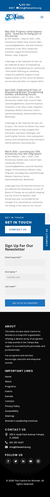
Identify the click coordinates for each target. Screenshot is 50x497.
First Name (11, 272)
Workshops (10, 116)
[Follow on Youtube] (31, 461)
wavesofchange (36, 173)
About (8, 381)
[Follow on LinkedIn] (23, 461)
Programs (23, 55)
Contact (9, 401)
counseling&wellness (15, 45)
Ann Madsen (14, 38)
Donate (9, 396)
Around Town (35, 42)
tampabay (9, 110)
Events (8, 391)
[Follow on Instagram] (38, 461)
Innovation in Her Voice (16, 48)
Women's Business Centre (27, 110)
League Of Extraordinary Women (20, 169)
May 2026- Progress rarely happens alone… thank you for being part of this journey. (23, 33)
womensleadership (33, 113)
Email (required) (13, 257)
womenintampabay (14, 113)
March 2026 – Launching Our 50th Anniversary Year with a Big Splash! (23, 152)
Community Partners (14, 163)
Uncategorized (21, 173)
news (15, 55)
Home (8, 376)
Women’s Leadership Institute (21, 421)
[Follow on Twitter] (16, 461)
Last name (10, 286)
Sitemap (9, 416)
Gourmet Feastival (34, 45)
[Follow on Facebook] (8, 461)
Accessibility (11, 411)
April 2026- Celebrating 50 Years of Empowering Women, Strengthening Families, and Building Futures (24, 92)
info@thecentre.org (20, 447)
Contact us (18, 229)
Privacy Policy (12, 406)
